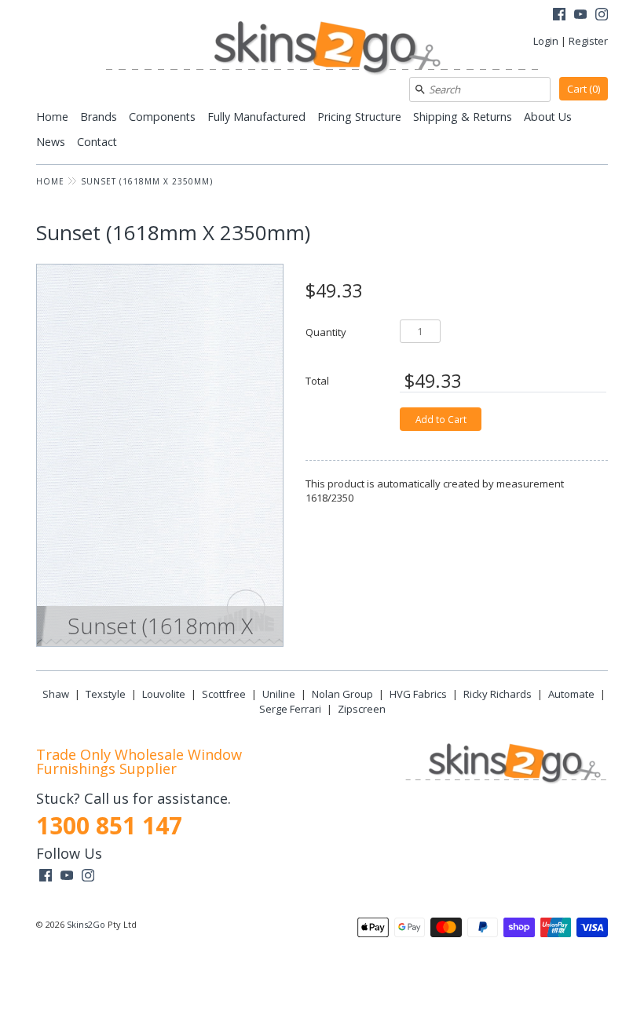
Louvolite (163, 694)
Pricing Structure (359, 116)
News (50, 141)
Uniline (278, 694)
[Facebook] (559, 16)
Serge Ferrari (290, 709)
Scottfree (224, 694)
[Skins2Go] (322, 49)
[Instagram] (601, 16)
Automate (571, 694)
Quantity (326, 331)
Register (588, 41)
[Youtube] (580, 16)
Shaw (55, 694)
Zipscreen (362, 709)
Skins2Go (86, 924)
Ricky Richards (497, 694)
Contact (97, 141)
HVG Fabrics (418, 694)
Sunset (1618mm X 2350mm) (147, 181)
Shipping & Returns (462, 116)
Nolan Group (342, 694)
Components (162, 116)
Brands (98, 116)
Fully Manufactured (256, 116)
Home (52, 116)
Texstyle (106, 694)
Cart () (583, 89)
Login (545, 41)
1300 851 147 (109, 825)
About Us (548, 116)
